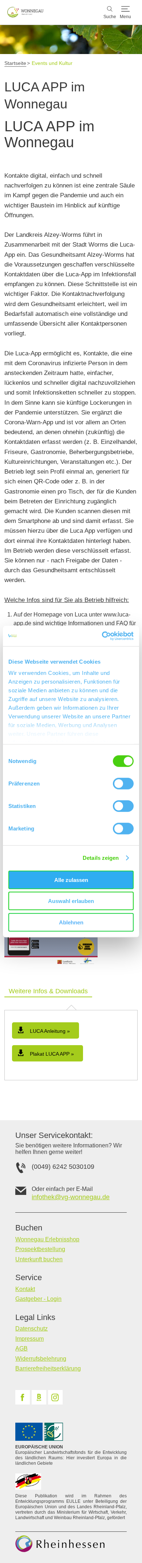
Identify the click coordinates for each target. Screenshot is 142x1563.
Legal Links (35, 1317)
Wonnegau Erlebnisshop (47, 1239)
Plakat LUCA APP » (51, 1054)
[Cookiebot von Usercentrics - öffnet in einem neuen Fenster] (102, 636)
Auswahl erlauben (71, 901)
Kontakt (25, 1289)
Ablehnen (71, 922)
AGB (21, 1348)
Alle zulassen (71, 880)
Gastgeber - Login (38, 1299)
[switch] (123, 783)
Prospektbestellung (40, 1249)
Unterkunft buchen (39, 1259)
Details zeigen (101, 858)
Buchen (28, 1228)
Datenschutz (31, 1328)
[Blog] (39, 1397)
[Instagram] (55, 1397)
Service (28, 1277)
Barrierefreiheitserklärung (48, 1368)
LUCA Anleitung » (49, 1031)
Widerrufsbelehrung (40, 1359)
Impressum (29, 1339)
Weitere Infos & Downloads (48, 991)
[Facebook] (22, 1397)
